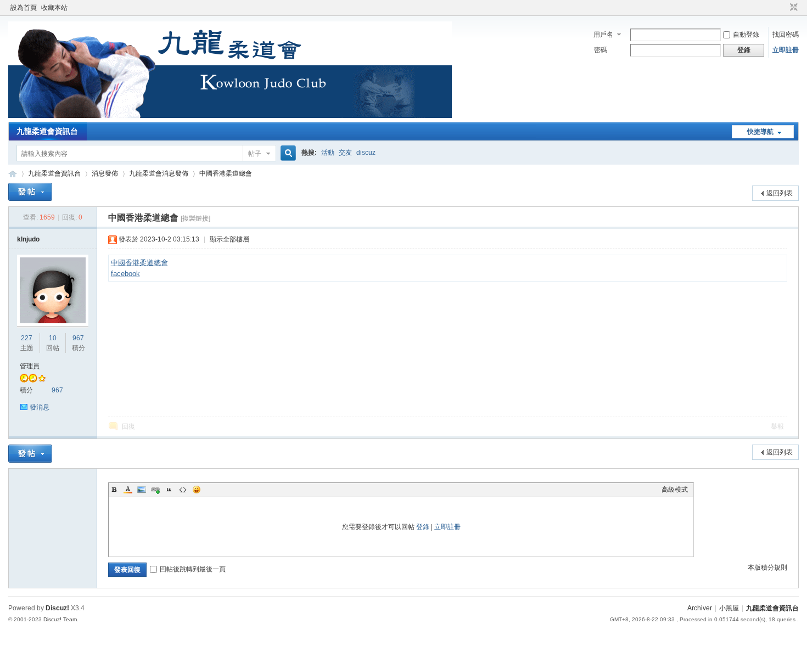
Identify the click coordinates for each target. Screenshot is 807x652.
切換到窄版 (792, 8)
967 (78, 338)
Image (141, 489)
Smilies (196, 489)
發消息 (39, 407)
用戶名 (603, 34)
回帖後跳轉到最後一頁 (193, 569)
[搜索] (286, 153)
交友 (345, 152)
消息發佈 (105, 173)
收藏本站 (54, 8)
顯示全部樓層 (229, 239)
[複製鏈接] (195, 218)
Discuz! (57, 608)
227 (26, 338)
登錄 (422, 527)
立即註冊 (785, 50)
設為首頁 (23, 8)
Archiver (699, 608)
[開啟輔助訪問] (783, 8)
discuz (366, 152)
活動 (327, 152)
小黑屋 (729, 608)
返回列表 (779, 193)
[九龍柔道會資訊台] (230, 116)
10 (53, 338)
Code (182, 489)
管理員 (30, 366)
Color (127, 489)
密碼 (600, 50)
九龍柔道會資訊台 (47, 131)
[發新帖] (30, 192)
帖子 (254, 154)
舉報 (777, 426)
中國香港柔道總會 (225, 173)
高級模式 (675, 489)
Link (155, 489)
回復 (128, 426)
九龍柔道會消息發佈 (158, 173)
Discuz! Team (60, 619)
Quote (169, 489)
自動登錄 (746, 34)
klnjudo (28, 239)
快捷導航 (760, 132)
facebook (125, 273)
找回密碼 (785, 34)
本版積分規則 (767, 567)
